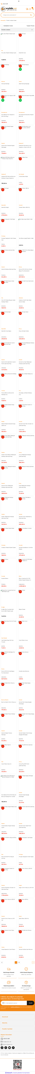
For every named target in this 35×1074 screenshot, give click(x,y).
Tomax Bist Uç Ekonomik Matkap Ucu (7, 393)
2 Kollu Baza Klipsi (23, 176)
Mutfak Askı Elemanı (24, 671)
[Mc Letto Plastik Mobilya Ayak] (9, 41)
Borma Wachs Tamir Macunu (8, 702)
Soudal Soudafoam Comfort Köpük (26, 548)
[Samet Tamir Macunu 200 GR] (9, 907)
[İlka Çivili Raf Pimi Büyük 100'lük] (9, 845)
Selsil (20, 81)
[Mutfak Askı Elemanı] (26, 660)
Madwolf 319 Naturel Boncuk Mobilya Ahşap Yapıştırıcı (8, 177)
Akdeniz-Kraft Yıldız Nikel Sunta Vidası (25, 300)
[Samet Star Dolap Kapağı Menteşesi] (26, 690)
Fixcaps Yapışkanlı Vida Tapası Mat (8, 239)
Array (20, 452)
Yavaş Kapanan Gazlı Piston (8, 949)
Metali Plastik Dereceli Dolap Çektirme (8, 424)
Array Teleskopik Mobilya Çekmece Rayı (25, 455)
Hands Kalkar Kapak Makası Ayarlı (8, 826)
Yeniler (3, 452)
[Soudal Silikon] (9, 567)
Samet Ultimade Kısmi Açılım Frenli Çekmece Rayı (8, 362)
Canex (2, 947)
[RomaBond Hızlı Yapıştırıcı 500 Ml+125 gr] (9, 103)
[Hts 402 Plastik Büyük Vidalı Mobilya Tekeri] (9, 288)
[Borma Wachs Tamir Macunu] (9, 690)
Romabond (4, 112)
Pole (20, 483)
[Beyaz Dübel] (26, 598)
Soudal (20, 545)
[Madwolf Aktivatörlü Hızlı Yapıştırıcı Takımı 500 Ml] (26, 134)
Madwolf (21, 143)
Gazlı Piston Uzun (23, 640)
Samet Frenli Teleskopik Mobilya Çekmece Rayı (7, 486)
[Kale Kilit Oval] (26, 41)
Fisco (20, 328)
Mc (2, 50)
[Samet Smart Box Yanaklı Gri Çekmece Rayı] (26, 412)
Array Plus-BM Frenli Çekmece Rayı (24, 764)
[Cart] (33, 9)
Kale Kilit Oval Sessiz (6, 331)
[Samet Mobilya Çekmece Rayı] (9, 258)
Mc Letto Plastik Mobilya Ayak (8, 52)
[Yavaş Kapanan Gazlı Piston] (9, 938)
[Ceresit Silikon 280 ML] (26, 196)
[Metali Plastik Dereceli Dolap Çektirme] (9, 412)
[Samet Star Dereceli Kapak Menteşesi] (9, 134)
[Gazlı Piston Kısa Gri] (9, 752)
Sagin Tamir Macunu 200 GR (26, 887)
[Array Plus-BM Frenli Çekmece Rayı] (26, 752)
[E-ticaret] (17, 1072)
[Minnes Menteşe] (9, 72)
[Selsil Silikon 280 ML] (26, 907)
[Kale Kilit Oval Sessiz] (9, 319)
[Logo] (9, 9)
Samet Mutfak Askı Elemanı (26, 949)
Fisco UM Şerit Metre (24, 331)
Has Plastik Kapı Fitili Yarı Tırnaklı (7, 641)
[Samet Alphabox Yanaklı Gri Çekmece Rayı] (9, 876)
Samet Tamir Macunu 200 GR (8, 919)
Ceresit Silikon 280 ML (24, 207)
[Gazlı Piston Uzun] (26, 629)
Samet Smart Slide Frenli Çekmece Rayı (25, 826)
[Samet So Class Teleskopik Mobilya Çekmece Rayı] (26, 350)
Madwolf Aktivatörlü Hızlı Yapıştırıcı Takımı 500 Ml (25, 146)
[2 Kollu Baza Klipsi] (26, 165)
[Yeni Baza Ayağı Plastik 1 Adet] (26, 227)
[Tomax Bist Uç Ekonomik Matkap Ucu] (9, 381)
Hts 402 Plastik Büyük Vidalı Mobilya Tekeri (8, 300)
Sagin (20, 885)
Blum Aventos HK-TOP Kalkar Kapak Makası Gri (25, 579)
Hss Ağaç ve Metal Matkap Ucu (25, 393)
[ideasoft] (8, 1073)
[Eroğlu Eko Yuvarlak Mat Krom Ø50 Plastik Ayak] (9, 598)
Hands (3, 823)
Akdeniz (21, 297)
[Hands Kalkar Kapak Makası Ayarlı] (9, 814)
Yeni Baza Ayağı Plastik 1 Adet (26, 238)
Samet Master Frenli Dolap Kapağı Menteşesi (25, 733)
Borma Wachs (4, 699)
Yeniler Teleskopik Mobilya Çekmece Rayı (7, 517)
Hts (2, 297)
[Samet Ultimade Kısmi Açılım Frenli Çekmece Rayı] (9, 350)
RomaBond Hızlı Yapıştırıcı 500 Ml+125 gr (7, 115)
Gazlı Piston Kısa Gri (6, 764)
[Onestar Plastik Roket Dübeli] (9, 536)
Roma (20, 267)
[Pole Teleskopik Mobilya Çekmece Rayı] (26, 474)
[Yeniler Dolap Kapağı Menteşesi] (26, 783)
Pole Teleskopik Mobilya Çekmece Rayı (24, 486)
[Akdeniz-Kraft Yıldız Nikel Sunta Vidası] (26, 288)
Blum (20, 576)
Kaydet (30, 1003)
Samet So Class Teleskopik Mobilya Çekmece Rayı (25, 362)
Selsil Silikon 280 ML (24, 918)
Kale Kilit (3, 205)
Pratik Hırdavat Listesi (11, 20)
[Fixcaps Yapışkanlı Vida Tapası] (26, 845)
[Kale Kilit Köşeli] (9, 196)
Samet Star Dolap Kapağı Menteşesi (25, 702)
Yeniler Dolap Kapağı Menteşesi (24, 795)
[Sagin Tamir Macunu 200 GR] (26, 876)
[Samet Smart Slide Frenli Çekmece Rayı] (26, 814)
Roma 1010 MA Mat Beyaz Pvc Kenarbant (7, 671)
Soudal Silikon (4, 578)
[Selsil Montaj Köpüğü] (26, 72)
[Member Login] (30, 9)
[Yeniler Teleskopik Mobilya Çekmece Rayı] (9, 505)
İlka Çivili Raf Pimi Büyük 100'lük (7, 857)
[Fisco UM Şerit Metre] (26, 319)
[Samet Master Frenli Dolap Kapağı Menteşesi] (26, 721)
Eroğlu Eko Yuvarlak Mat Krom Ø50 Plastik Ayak (7, 610)
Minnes (3, 81)
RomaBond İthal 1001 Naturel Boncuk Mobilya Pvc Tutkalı (8, 795)
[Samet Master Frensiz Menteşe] (9, 721)
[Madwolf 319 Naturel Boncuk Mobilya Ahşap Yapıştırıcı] (9, 165)
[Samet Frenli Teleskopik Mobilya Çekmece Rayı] (9, 474)
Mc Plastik (21, 174)
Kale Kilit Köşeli (5, 207)
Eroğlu (3, 607)
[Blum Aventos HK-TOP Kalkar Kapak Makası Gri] (26, 567)
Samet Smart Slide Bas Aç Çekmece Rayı (25, 517)
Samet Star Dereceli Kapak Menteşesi (7, 146)
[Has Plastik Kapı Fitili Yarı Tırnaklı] (9, 629)
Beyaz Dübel (22, 609)
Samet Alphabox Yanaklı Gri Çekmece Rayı (8, 888)
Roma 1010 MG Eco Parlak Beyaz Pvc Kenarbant (25, 270)
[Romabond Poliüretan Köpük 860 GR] (26, 103)
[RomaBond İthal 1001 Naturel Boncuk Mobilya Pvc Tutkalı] (9, 783)
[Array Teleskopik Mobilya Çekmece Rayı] (26, 443)
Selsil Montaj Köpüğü (24, 83)
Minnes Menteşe (5, 83)
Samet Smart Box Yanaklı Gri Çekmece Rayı (26, 424)
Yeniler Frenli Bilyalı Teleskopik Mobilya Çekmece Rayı (8, 455)
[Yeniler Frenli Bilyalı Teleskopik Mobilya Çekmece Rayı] (9, 443)
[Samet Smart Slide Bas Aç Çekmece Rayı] (26, 505)
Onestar (3, 545)
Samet (3, 143)
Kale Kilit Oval (22, 52)
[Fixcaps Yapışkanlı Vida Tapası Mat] (9, 227)
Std (2, 761)
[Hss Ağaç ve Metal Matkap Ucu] (26, 381)
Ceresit (20, 205)
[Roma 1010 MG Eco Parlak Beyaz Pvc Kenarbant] (26, 258)
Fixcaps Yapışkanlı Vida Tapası (26, 856)
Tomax (3, 390)
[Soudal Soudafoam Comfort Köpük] (26, 536)
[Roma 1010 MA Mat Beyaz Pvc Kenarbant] (9, 660)
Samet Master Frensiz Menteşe (6, 733)
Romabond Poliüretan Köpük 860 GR (26, 115)
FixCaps (3, 236)
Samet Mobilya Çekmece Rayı (8, 269)
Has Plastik (4, 638)
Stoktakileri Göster (8, 25)
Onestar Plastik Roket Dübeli (8, 547)
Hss (20, 390)
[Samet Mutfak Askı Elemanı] (26, 938)
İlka (2, 854)
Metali (2, 421)
